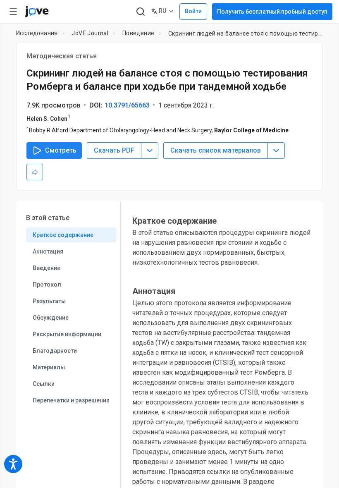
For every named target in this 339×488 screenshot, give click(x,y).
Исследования (37, 33)
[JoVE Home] (37, 11)
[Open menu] (13, 11)
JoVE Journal (90, 33)
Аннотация (48, 251)
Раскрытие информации (67, 334)
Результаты (49, 301)
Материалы (49, 367)
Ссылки (44, 383)
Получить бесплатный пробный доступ (272, 11)
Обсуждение (51, 317)
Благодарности (55, 350)
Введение (46, 268)
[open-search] (140, 12)
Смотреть (60, 150)
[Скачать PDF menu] (149, 150)
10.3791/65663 (127, 105)
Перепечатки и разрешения (71, 400)
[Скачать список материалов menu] (276, 150)
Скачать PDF (114, 150)
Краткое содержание (63, 235)
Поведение (138, 33)
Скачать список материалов (215, 150)
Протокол (47, 284)
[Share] (34, 172)
